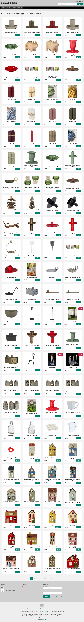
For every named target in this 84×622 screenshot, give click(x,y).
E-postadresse (46, 586)
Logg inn (14, 7)
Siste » (51, 578)
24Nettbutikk (44, 619)
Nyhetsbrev (55, 608)
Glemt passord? (59, 596)
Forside (3, 7)
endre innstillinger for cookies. (55, 617)
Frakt (28, 608)
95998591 (47, 611)
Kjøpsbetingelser (35, 608)
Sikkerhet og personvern (45, 608)
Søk (80, 4)
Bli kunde (8, 7)
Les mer (46, 617)
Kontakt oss (19, 7)
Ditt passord (45, 591)
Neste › (45, 578)
